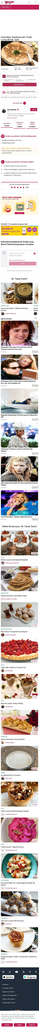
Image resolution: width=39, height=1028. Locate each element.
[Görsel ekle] (34, 253)
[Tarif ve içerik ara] (29, 2)
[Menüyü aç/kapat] (2, 2)
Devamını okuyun (12, 118)
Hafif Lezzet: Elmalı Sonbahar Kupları (15, 811)
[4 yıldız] (20, 187)
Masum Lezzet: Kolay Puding (12, 703)
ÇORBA (3, 772)
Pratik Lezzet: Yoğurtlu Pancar (12, 847)
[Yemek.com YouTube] (16, 972)
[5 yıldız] (23, 187)
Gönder (22, 263)
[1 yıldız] (12, 187)
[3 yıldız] (17, 187)
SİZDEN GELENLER (6, 629)
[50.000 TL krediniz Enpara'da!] (19, 230)
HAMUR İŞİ (4, 736)
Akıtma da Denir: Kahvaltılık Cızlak (14, 596)
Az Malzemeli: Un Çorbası (10, 775)
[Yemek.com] (9, 2)
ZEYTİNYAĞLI (5, 880)
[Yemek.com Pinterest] (36, 972)
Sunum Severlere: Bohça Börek (13, 739)
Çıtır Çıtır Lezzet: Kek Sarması (12, 921)
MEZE (2, 844)
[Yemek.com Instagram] (3, 972)
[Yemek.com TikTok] (10, 972)
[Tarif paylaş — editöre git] (19, 204)
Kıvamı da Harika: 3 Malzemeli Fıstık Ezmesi (14, 309)
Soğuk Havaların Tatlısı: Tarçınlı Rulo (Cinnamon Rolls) (19, 958)
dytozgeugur (12, 109)
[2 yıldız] (15, 187)
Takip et (33, 109)
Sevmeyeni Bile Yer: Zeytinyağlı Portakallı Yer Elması (18, 884)
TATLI (2, 557)
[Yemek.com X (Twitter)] (24, 972)
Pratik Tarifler (5, 7)
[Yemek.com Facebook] (29, 972)
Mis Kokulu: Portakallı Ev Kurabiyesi (14, 632)
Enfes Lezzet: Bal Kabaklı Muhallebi (14, 560)
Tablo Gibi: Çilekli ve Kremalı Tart (13, 667)
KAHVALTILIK (5, 305)
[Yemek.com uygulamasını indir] (8, 977)
